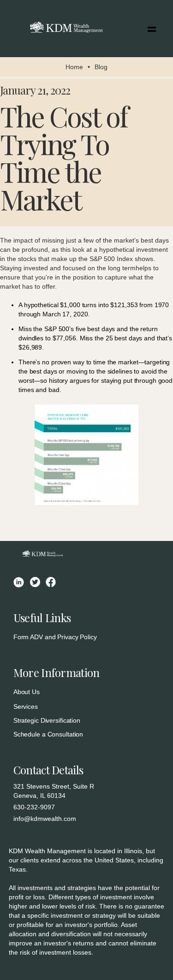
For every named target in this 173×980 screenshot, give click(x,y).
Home (74, 67)
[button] (151, 29)
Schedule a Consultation (48, 734)
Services (25, 706)
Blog (101, 67)
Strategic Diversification (46, 720)
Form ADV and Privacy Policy (55, 637)
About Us (26, 691)
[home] (64, 29)
